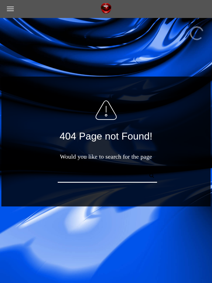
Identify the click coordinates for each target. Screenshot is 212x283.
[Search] (149, 174)
